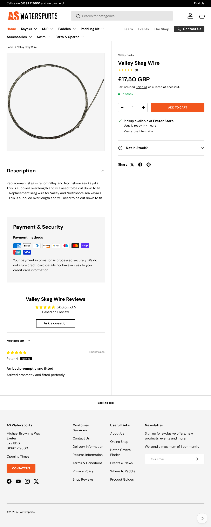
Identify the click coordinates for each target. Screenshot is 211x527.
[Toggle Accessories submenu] (30, 36)
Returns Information (88, 455)
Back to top (105, 403)
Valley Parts (126, 55)
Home (11, 29)
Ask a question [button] (56, 323)
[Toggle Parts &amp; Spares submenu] (82, 36)
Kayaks (26, 29)
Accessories (17, 37)
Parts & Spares (67, 37)
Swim (41, 37)
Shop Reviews (83, 479)
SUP (45, 29)
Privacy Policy (83, 471)
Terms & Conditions (87, 463)
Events (143, 29)
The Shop (161, 29)
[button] (201, 15)
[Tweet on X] (132, 164)
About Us (117, 433)
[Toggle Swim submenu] (48, 36)
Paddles (64, 29)
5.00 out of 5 (66, 307)
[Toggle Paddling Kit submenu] (102, 28)
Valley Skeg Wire (27, 47)
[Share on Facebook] (140, 164)
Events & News (121, 463)
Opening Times (18, 456)
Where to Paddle (122, 471)
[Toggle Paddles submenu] (74, 28)
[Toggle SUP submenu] (51, 28)
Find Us (199, 3)
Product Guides (122, 479)
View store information (139, 131)
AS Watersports (25, 512)
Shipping (141, 87)
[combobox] (122, 16)
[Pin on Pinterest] (148, 164)
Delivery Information (88, 446)
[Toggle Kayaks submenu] (35, 28)
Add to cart (177, 107)
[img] (16, 352)
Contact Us (21, 468)
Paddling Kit (90, 29)
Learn (128, 29)
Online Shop (119, 441)
